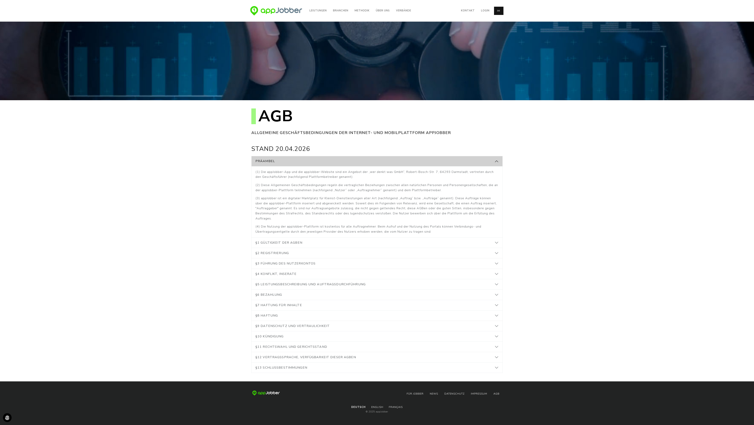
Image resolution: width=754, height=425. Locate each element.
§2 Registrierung (272, 253)
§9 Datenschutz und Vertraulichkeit (292, 326)
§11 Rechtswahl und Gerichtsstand (291, 347)
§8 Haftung (266, 315)
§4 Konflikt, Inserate (276, 274)
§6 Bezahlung (268, 295)
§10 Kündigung (269, 336)
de (498, 10)
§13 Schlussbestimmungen (281, 367)
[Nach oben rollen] (745, 416)
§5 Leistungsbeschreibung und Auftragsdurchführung (310, 284)
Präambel (265, 161)
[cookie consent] (7, 417)
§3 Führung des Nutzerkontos (285, 263)
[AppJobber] (276, 11)
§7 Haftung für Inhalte (278, 305)
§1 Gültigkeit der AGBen (278, 242)
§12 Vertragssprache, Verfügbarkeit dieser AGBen (305, 357)
